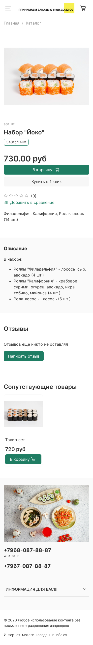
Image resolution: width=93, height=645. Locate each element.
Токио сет (15, 439)
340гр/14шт (16, 142)
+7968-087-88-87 (27, 550)
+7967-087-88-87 (27, 566)
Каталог (33, 23)
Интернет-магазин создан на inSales (35, 635)
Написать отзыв (23, 356)
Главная (11, 23)
